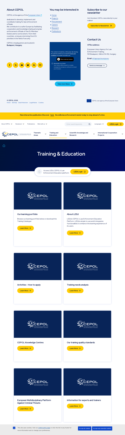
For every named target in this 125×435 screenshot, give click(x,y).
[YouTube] (21, 65)
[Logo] (16, 134)
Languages (97, 124)
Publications (31, 124)
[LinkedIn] (34, 65)
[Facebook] (9, 65)
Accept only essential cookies (102, 428)
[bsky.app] (28, 65)
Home (9, 102)
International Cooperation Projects (107, 134)
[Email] (40, 65)
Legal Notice (33, 102)
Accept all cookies (84, 428)
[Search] (89, 124)
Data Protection (23, 102)
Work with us (41, 124)
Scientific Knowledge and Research (79, 134)
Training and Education (53, 134)
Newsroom (18, 124)
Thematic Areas (37, 134)
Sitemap (14, 102)
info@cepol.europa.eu (100, 58)
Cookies (41, 102)
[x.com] (15, 65)
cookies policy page (44, 427)
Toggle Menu (11, 124)
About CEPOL (5, 124)
